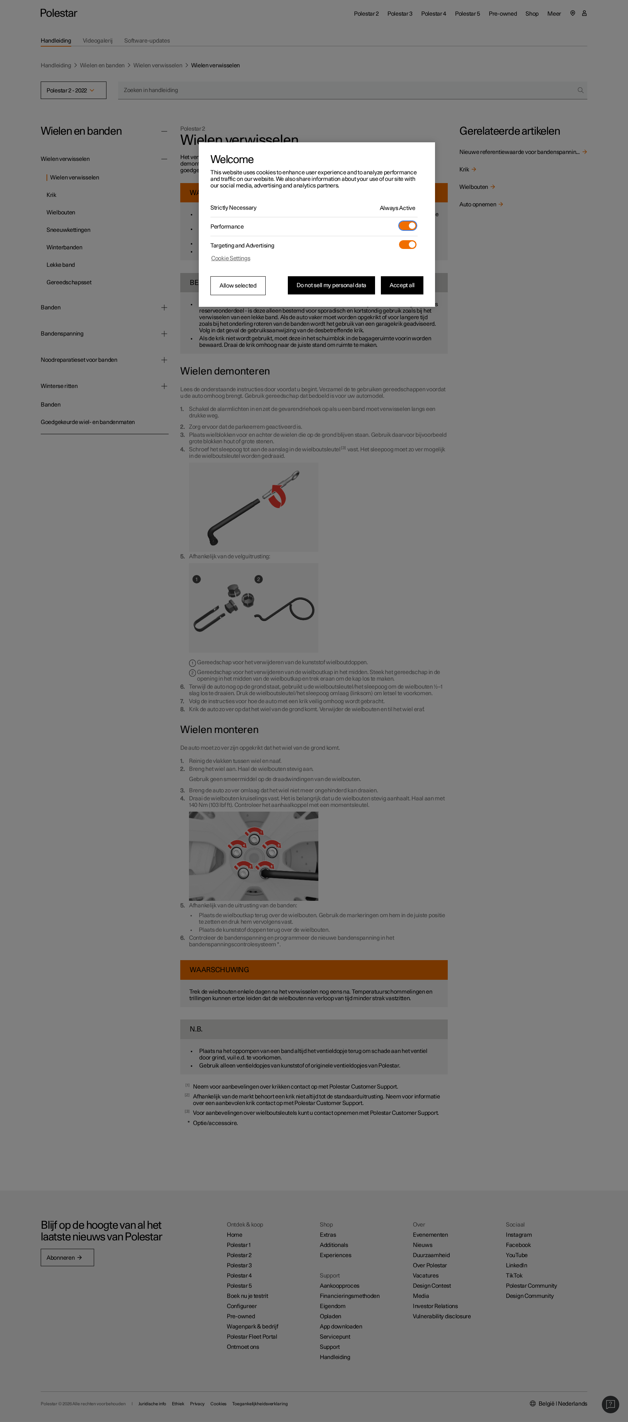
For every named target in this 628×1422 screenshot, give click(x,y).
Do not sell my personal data (331, 285)
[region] (317, 224)
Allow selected (238, 286)
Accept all (402, 285)
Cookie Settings (230, 258)
